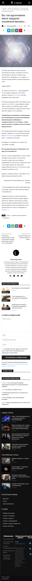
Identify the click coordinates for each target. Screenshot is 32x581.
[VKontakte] (18, 276)
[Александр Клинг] (3, 26)
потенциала (17, 95)
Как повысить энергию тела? (13, 389)
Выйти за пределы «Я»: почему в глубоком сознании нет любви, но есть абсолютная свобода (21, 426)
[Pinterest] (20, 30)
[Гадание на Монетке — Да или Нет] (6, 461)
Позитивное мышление (5, 300)
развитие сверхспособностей (19, 215)
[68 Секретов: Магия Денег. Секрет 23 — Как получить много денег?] (6, 477)
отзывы (8, 215)
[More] (24, 30)
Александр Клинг (11, 26)
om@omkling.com (20, 543)
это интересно (5, 217)
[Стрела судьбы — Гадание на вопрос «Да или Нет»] (6, 469)
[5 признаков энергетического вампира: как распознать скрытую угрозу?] (6, 447)
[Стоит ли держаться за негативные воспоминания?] (6, 299)
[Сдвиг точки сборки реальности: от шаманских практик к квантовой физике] (6, 419)
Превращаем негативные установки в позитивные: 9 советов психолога (19, 306)
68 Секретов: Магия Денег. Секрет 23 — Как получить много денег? (21, 476)
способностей (10, 135)
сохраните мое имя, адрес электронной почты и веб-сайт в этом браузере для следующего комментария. (14, 350)
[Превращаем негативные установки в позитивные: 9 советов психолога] (6, 307)
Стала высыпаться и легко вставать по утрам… (24, 237)
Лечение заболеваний (5, 292)
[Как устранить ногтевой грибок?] (6, 290)
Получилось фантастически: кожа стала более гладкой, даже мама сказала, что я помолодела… (8, 239)
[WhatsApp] (12, 30)
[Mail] (10, 276)
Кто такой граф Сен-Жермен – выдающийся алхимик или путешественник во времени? (15, 384)
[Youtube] (21, 276)
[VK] (16, 30)
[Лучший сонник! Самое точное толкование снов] (6, 486)
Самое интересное (13, 8)
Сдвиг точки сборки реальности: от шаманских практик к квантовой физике (21, 418)
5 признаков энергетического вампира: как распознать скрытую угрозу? (20, 446)
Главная (4, 8)
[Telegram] (8, 30)
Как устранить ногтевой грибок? (21, 288)
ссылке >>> (5, 209)
